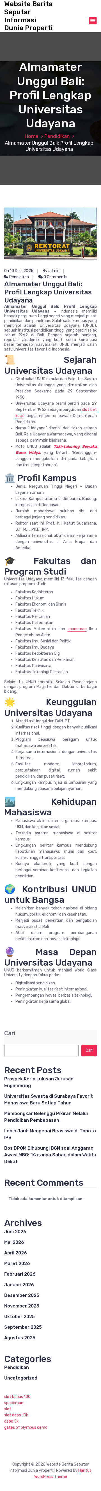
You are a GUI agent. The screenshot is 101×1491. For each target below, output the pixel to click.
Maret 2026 (17, 1263)
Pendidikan (57, 136)
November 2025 (21, 1306)
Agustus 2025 (19, 1337)
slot (7, 1409)
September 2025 (23, 1327)
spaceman (77, 629)
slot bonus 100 (17, 1396)
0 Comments (55, 277)
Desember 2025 (21, 1295)
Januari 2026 (19, 1284)
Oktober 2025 (19, 1316)
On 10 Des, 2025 (18, 270)
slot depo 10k (16, 1415)
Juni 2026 (15, 1231)
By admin (51, 270)
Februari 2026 (20, 1274)
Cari (9, 1033)
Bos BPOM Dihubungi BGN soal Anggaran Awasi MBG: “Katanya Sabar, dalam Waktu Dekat (50, 1154)
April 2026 (15, 1253)
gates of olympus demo (25, 1427)
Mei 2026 (14, 1242)
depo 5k (11, 1421)
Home (31, 136)
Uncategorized (20, 1378)
